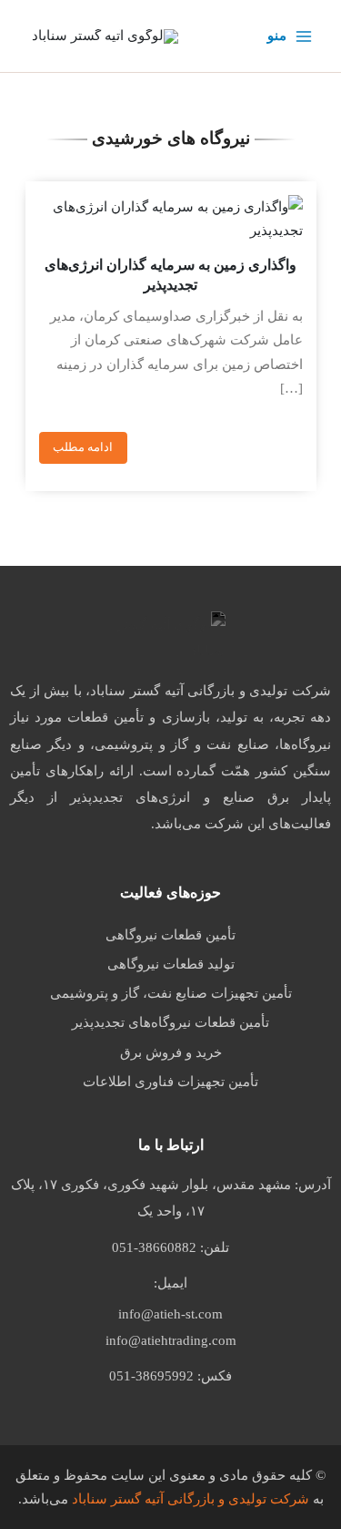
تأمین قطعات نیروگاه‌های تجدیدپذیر (170, 1022)
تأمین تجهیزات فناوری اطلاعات (170, 1081)
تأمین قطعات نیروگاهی (170, 935)
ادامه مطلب (83, 447)
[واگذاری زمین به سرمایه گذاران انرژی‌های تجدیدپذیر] (171, 219)
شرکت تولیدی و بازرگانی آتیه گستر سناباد (190, 1499)
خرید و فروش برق (171, 1052)
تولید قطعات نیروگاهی (171, 964)
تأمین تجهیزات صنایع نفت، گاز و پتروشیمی (171, 993)
